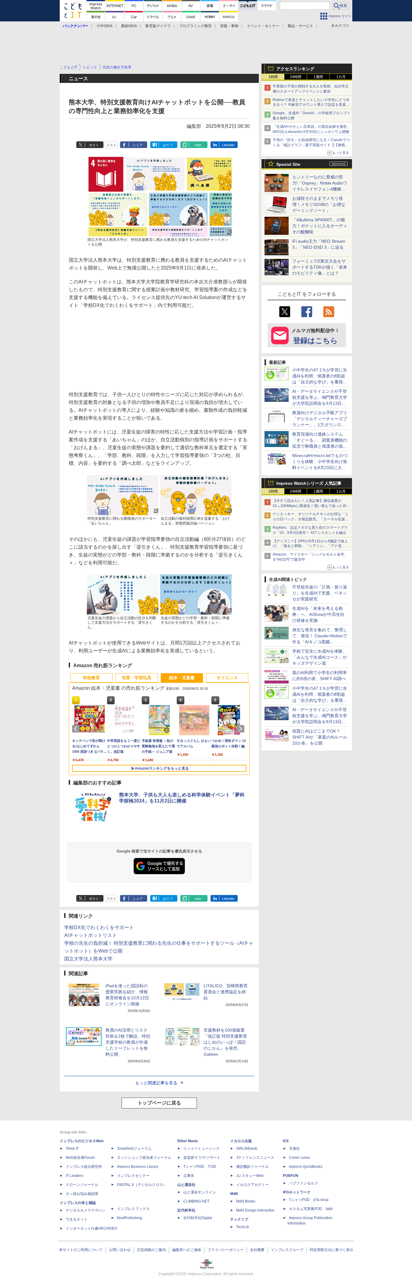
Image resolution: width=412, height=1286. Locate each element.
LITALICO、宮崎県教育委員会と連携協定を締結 (226, 991)
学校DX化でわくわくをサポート (99, 927)
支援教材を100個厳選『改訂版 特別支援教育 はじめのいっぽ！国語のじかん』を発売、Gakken (225, 1042)
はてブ (168, 145)
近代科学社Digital (197, 1218)
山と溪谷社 (186, 1185)
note (198, 145)
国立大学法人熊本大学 (88, 958)
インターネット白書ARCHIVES (91, 1228)
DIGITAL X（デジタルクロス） (141, 1185)
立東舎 (188, 1176)
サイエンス (227, 677)
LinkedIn (228, 145)
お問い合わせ (120, 1250)
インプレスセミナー (133, 1176)
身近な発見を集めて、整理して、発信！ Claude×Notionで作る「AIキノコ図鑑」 (319, 635)
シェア (138, 145)
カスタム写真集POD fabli (311, 1209)
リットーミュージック (201, 1148)
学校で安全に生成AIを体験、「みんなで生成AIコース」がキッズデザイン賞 (319, 657)
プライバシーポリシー (226, 1250)
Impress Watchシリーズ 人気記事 (308, 483)
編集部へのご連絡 (186, 1250)
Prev (77, 728)
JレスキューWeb (250, 1176)
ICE (286, 1141)
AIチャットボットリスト (90, 935)
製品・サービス (300, 26)
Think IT (72, 1148)
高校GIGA (129, 26)
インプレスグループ (287, 1250)
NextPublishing (129, 1218)
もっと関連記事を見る (156, 1082)
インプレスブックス (133, 1209)
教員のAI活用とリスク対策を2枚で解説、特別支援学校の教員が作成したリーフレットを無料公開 (128, 1042)
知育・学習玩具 (136, 677)
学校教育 (91, 677)
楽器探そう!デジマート (201, 1157)
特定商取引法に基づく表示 (331, 1250)
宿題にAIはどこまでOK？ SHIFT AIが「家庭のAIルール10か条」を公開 (319, 737)
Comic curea (299, 1157)
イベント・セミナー (263, 26)
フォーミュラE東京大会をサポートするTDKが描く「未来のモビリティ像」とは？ (319, 267)
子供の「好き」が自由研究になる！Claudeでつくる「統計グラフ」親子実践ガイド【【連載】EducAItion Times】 (311, 145)
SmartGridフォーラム (134, 1148)
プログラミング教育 (195, 26)
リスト (111, 145)
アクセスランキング (295, 68)
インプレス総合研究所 (84, 1167)
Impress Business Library (137, 1167)
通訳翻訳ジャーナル (252, 1167)
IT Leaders (74, 1176)
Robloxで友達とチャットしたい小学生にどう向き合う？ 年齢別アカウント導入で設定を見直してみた (311, 105)
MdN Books (245, 1201)
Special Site (288, 164)
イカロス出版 (241, 1141)
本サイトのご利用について (81, 1250)
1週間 (318, 77)
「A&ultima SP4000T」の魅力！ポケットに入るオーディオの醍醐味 (319, 225)
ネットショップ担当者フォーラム (144, 1157)
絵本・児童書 (182, 677)
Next (241, 728)
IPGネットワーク (297, 1192)
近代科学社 (186, 1210)
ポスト (94, 145)
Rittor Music (187, 1141)
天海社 (294, 1148)
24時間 (295, 77)
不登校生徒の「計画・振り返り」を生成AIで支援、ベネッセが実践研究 (319, 593)
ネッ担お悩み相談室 (82, 1194)
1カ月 (341, 77)
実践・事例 (229, 26)
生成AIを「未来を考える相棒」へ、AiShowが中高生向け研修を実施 (318, 614)
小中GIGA (105, 26)
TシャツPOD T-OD (199, 1167)
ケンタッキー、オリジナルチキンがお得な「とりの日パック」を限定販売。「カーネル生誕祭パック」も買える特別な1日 (311, 519)
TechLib (242, 1227)
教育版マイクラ (158, 26)
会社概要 (257, 1250)
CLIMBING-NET (196, 1201)
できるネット (76, 1219)
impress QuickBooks (305, 1167)
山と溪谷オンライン (199, 1192)
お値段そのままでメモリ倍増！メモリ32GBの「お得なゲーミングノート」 (318, 204)
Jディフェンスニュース (255, 1157)
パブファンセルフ (303, 1183)
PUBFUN (290, 1176)
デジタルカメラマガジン (86, 1210)
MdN (234, 1194)
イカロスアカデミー (252, 1185)
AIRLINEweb (246, 1148)
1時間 (273, 77)
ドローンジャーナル (82, 1185)
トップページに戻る (159, 1102)
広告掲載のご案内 (151, 1250)
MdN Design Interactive (255, 1210)
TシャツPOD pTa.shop (308, 1200)
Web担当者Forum (80, 1157)
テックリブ (239, 1219)
